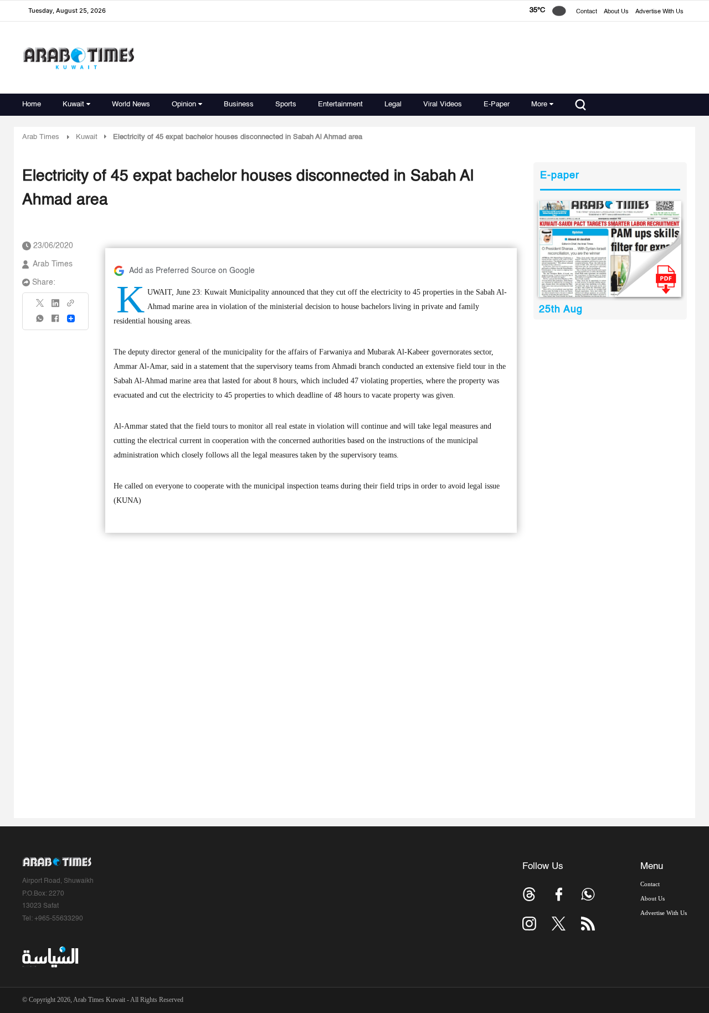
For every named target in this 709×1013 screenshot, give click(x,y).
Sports (285, 104)
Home (31, 104)
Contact (586, 12)
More (539, 104)
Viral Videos (442, 104)
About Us (616, 12)
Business (239, 104)
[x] (559, 923)
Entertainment (340, 104)
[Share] (71, 318)
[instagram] (529, 923)
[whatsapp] (40, 322)
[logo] (78, 58)
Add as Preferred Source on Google (192, 271)
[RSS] (588, 923)
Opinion (184, 104)
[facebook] (55, 322)
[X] (40, 306)
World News (131, 104)
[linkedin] (55, 307)
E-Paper (497, 104)
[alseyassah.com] (49, 957)
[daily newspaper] (610, 249)
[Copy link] (71, 306)
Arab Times (40, 137)
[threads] (529, 894)
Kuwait (73, 104)
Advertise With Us (659, 12)
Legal (393, 104)
